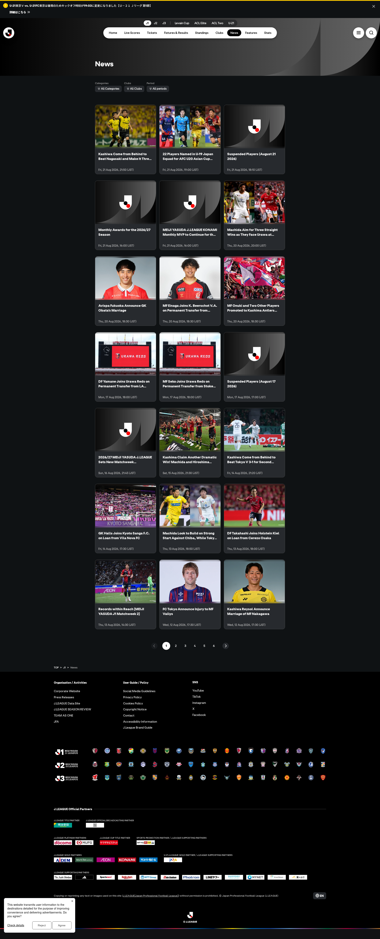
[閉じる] (373, 6)
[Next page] (225, 646)
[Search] (371, 32)
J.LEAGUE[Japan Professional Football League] (150, 895)
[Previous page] (154, 646)
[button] (358, 32)
